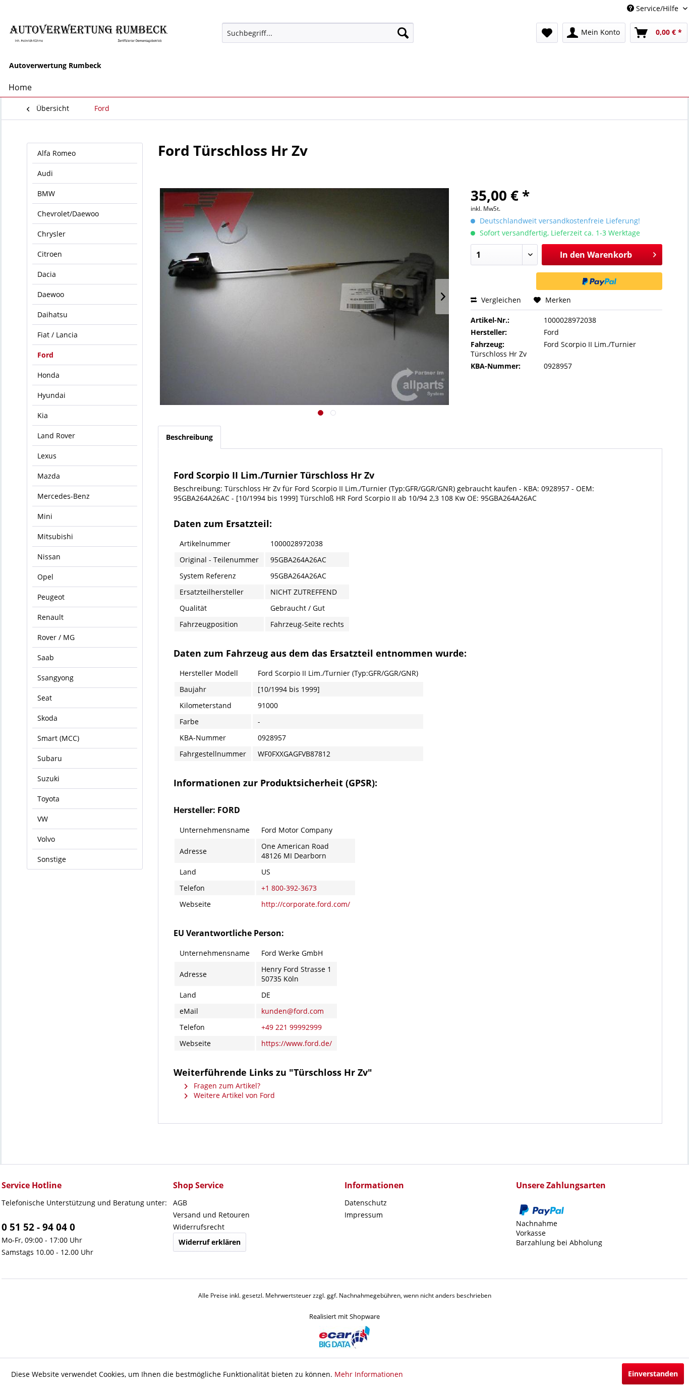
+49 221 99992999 (291, 1027)
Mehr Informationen (368, 1374)
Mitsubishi (55, 536)
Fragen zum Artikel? (226, 1085)
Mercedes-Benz (63, 496)
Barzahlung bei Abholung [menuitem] (559, 1242)
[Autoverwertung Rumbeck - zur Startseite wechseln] (89, 35)
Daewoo (50, 294)
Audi (45, 173)
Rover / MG (56, 637)
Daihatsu (52, 314)
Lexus (46, 455)
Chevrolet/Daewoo (68, 213)
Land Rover (56, 435)
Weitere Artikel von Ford (233, 1095)
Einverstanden (653, 1373)
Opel (45, 577)
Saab (45, 657)
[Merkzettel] (547, 33)
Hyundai (51, 395)
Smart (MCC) (58, 738)
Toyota (48, 798)
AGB (180, 1202)
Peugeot (51, 597)
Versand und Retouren (211, 1215)
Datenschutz (365, 1202)
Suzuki (48, 778)
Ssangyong (55, 677)
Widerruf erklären (210, 1242)
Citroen (49, 254)
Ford (45, 355)
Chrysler (51, 234)
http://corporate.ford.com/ (305, 904)
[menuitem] (318, 33)
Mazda (48, 476)
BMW (46, 193)
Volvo (46, 839)
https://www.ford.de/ (296, 1043)
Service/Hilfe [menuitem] (657, 8)
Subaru (49, 758)
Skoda (47, 718)
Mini (44, 516)
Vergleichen (500, 300)
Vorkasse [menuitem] (531, 1233)
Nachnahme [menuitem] (536, 1223)
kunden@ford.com (292, 1011)
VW (42, 819)
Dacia (46, 274)
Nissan (49, 556)
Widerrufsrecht (198, 1227)
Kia (42, 415)
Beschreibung (189, 437)
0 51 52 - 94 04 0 (38, 1227)
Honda (48, 375)
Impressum (363, 1215)
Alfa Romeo (56, 153)
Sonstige (51, 859)
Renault (50, 617)
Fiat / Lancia (57, 334)
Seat (44, 698)
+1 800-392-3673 (289, 888)
